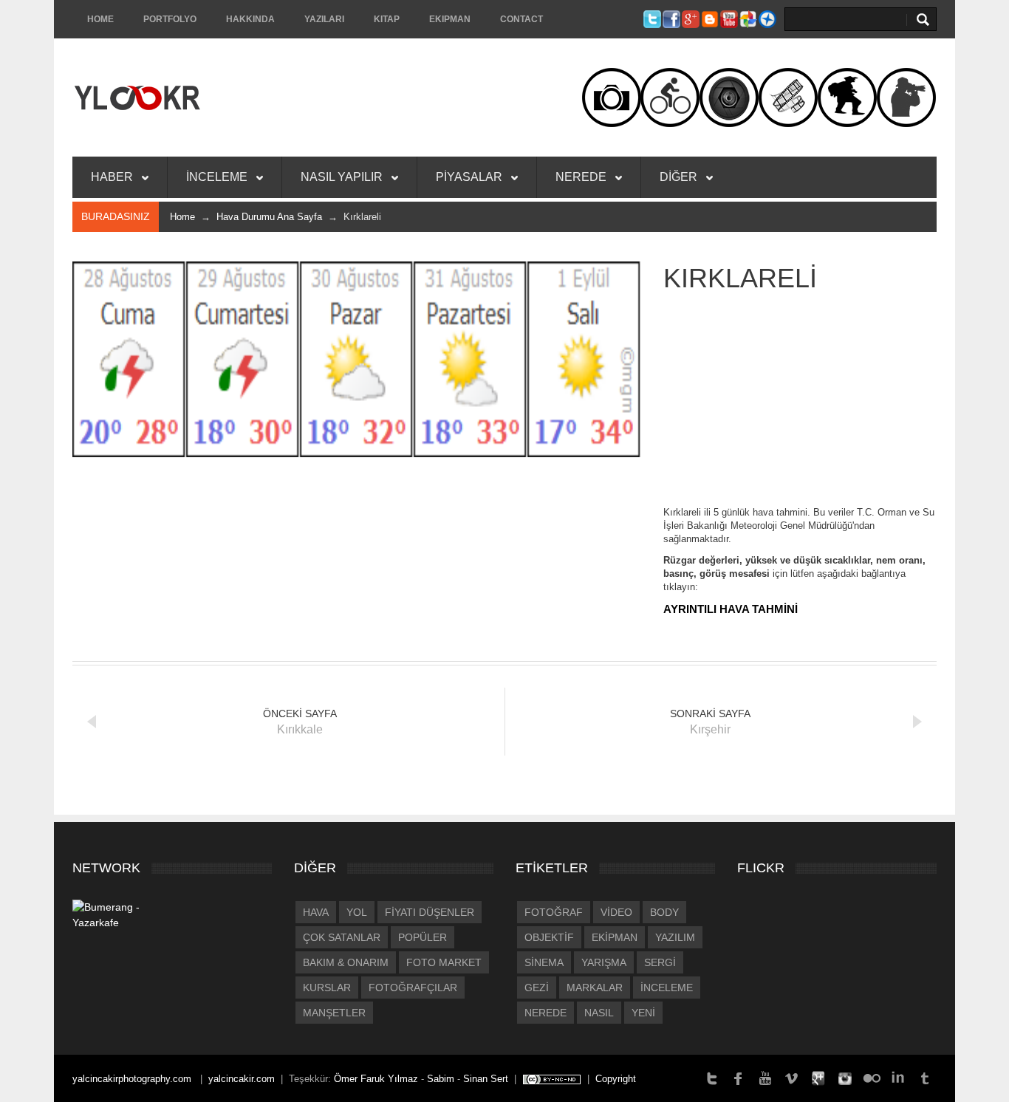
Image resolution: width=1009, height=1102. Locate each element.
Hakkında (250, 19)
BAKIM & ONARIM (346, 962)
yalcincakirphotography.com (133, 1078)
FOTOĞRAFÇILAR (413, 987)
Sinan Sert (485, 1078)
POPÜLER (422, 937)
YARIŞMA (603, 962)
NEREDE (582, 177)
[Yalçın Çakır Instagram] (845, 1078)
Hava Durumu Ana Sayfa (269, 216)
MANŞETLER (334, 1013)
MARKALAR (595, 987)
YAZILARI (324, 19)
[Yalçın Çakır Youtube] (765, 1078)
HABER (113, 177)
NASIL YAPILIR (343, 177)
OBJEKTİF (549, 937)
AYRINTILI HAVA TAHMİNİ (730, 609)
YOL (356, 912)
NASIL (599, 1013)
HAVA (316, 912)
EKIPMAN (450, 19)
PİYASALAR (470, 177)
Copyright (615, 1078)
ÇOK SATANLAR (341, 937)
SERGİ (660, 962)
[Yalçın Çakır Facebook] (739, 1078)
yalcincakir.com (241, 1078)
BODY (664, 912)
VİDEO (616, 912)
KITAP (387, 19)
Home (100, 19)
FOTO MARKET (444, 962)
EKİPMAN (614, 937)
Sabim (440, 1078)
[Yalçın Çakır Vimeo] (792, 1078)
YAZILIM (675, 937)
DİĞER (680, 177)
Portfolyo (169, 19)
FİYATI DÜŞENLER (429, 912)
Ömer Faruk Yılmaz (376, 1078)
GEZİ (536, 987)
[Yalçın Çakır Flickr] (871, 1078)
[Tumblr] (925, 1078)
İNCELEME (218, 177)
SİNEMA (544, 962)
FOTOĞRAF (553, 912)
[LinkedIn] (898, 1078)
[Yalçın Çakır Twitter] (712, 1078)
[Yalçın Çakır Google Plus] (818, 1078)
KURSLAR (327, 987)
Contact (521, 19)
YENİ (643, 1013)
